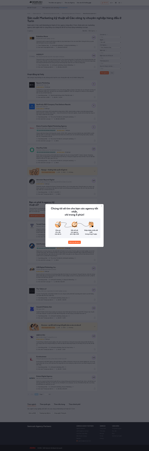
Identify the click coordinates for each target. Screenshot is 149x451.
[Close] (102, 206)
